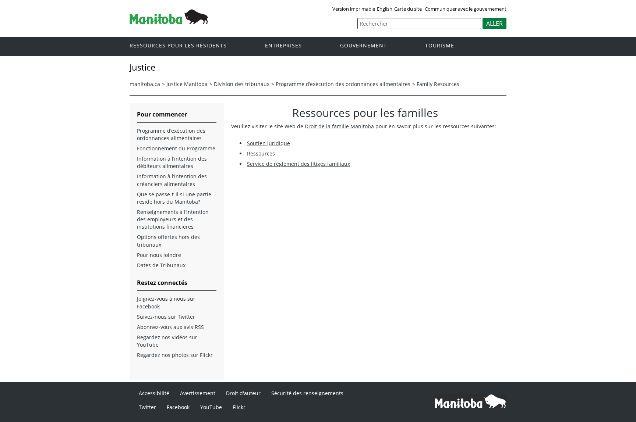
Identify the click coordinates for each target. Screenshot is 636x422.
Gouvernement (363, 45)
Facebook (178, 407)
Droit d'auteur (243, 393)
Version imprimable (353, 9)
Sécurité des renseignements (307, 393)
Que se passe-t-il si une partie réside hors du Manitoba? (174, 198)
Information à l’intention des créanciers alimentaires (172, 180)
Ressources (261, 153)
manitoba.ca (145, 84)
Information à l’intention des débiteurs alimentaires (172, 162)
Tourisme (439, 45)
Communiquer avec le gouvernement (465, 9)
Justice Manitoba (187, 84)
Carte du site (408, 9)
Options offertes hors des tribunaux (168, 240)
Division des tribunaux (241, 84)
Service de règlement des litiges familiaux (298, 163)
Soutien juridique (268, 143)
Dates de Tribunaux (161, 265)
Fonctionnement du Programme (176, 148)
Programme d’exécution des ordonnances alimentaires (343, 84)
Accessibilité (154, 393)
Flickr (239, 407)
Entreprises (283, 45)
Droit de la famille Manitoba (339, 126)
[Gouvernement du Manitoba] (169, 22)
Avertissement (197, 393)
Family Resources (438, 84)
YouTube (211, 407)
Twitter (147, 407)
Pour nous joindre (159, 254)
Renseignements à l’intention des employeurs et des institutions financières (173, 219)
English (384, 9)
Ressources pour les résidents (178, 45)
